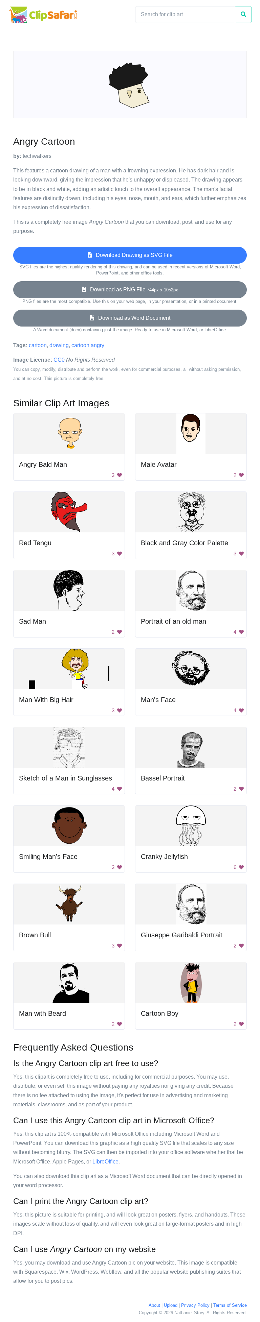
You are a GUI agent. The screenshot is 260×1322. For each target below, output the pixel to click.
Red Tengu (35, 543)
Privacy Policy (195, 1305)
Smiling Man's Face (48, 856)
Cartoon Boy (159, 1013)
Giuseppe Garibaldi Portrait (181, 935)
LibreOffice (105, 1161)
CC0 (59, 360)
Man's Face (158, 699)
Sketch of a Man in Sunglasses (65, 778)
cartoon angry (87, 345)
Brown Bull (35, 935)
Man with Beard (42, 1013)
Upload (170, 1305)
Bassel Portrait (163, 778)
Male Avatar (159, 464)
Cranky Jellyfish (164, 856)
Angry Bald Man (43, 464)
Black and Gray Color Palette (184, 543)
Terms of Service (230, 1305)
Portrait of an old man (173, 621)
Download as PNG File (132, 289)
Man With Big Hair (46, 699)
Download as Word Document (132, 318)
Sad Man (32, 621)
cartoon (38, 345)
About (154, 1305)
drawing (59, 345)
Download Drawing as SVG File (132, 255)
